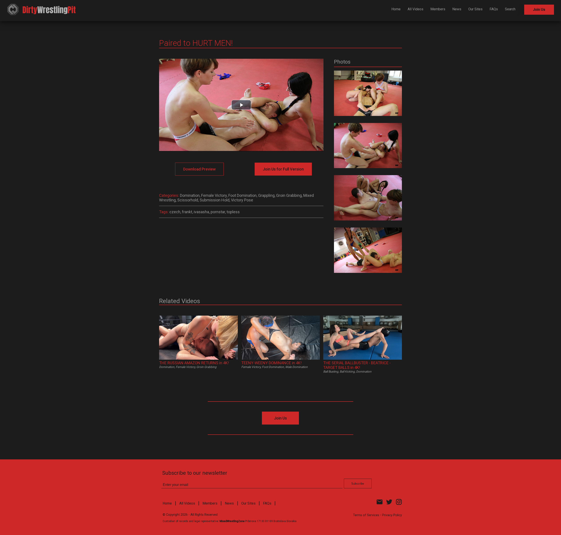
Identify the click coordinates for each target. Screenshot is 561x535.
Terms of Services (366, 515)
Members (437, 9)
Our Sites (475, 9)
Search (510, 9)
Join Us (539, 9)
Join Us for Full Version (283, 169)
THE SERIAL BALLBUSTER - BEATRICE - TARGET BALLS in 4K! (357, 365)
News (456, 9)
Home (396, 9)
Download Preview (199, 169)
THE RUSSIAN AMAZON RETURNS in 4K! (194, 363)
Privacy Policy (392, 515)
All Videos (415, 9)
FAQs (494, 9)
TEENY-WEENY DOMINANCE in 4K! (271, 363)
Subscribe (357, 483)
